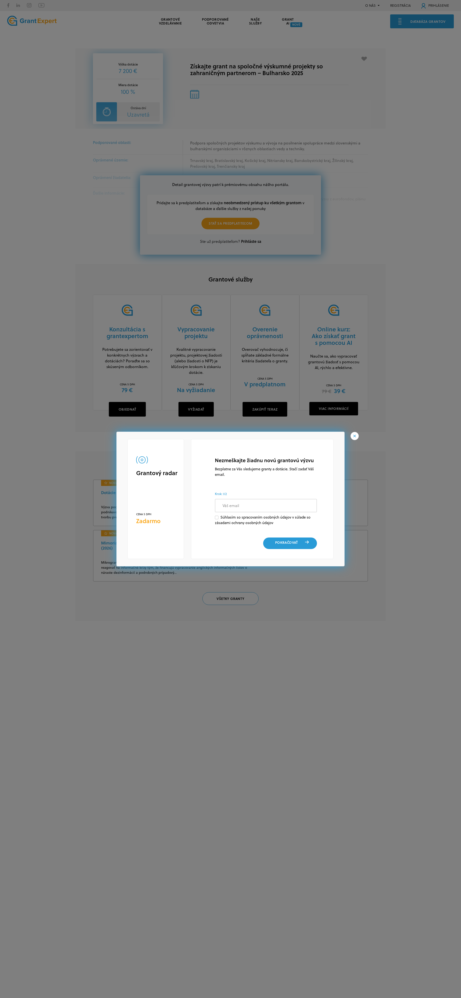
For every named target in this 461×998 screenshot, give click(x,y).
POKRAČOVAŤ (286, 542)
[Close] (354, 436)
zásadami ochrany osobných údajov (244, 522)
